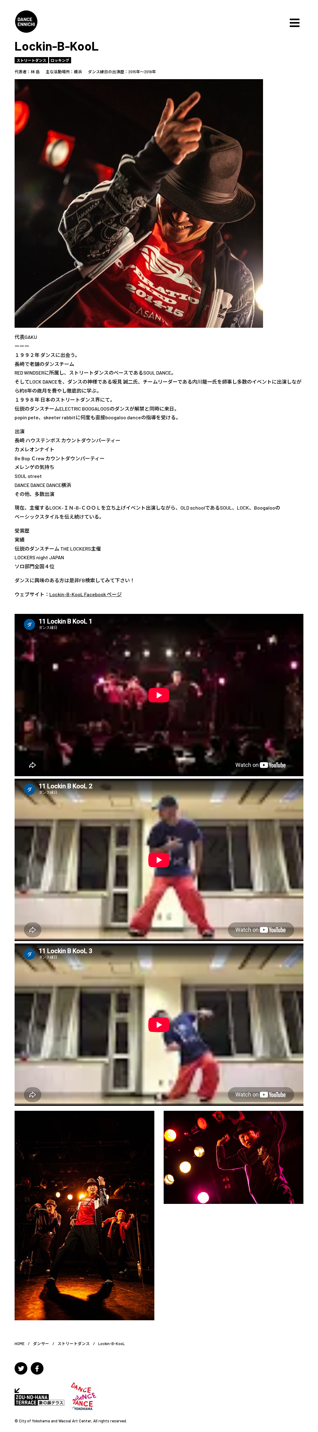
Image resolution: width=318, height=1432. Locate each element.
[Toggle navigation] (294, 23)
